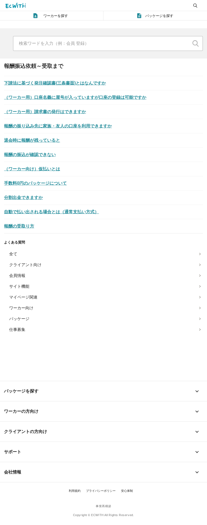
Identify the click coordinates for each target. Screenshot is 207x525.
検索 (195, 43)
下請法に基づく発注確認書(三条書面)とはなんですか (55, 83)
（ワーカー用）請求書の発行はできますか (45, 111)
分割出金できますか (23, 197)
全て (13, 254)
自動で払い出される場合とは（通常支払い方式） (51, 211)
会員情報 (17, 275)
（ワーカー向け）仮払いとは (32, 169)
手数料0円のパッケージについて (35, 183)
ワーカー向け (21, 308)
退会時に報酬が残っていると (32, 140)
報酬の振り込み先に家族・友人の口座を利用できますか (58, 126)
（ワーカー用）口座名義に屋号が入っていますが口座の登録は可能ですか (75, 97)
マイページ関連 (23, 297)
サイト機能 (19, 286)
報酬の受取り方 (19, 226)
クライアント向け (25, 264)
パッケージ (19, 318)
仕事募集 (17, 329)
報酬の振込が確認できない (30, 154)
